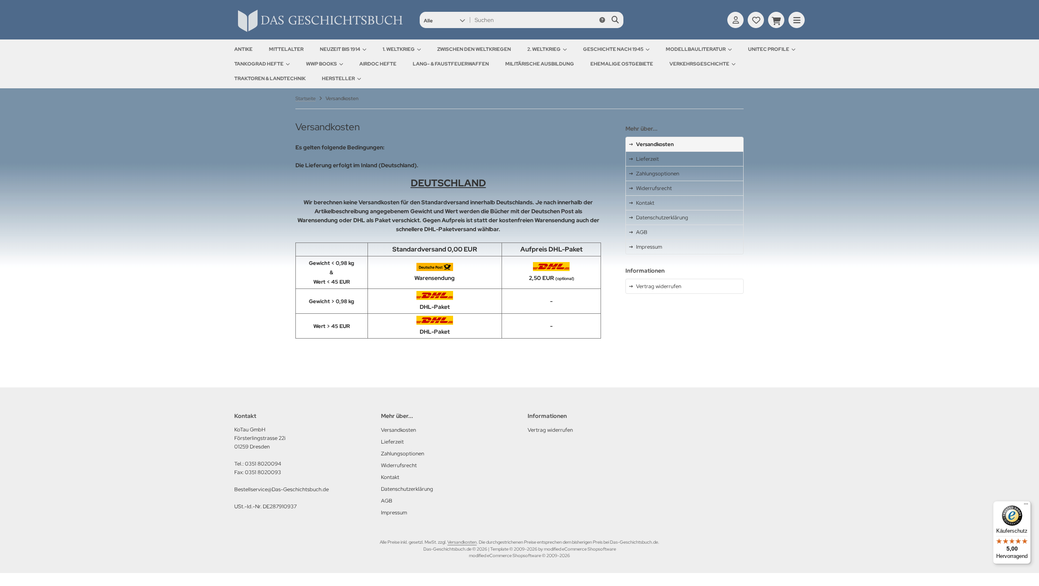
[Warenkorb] (776, 20)
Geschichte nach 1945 (613, 49)
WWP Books (321, 64)
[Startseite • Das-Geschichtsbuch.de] (319, 31)
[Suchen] (615, 20)
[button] (444, 20)
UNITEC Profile (768, 49)
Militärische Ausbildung (539, 64)
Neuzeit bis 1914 (340, 49)
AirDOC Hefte (377, 64)
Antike (243, 49)
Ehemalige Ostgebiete (621, 64)
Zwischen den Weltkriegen (474, 49)
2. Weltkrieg (544, 49)
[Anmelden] (735, 20)
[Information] (602, 20)
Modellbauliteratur (696, 49)
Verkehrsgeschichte (699, 64)
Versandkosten (462, 542)
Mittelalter (286, 49)
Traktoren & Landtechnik (270, 78)
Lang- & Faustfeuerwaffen (451, 64)
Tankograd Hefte (259, 64)
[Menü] (1026, 506)
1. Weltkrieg (399, 49)
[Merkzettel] (756, 20)
